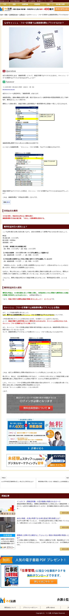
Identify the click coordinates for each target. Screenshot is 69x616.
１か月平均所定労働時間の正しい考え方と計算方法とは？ (17, 481)
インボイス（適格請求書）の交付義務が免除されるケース (39, 501)
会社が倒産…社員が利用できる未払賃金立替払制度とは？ (39, 518)
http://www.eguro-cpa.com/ (9, 89)
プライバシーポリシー (30, 607)
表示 (8, 202)
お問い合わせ (50, 607)
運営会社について (10, 607)
